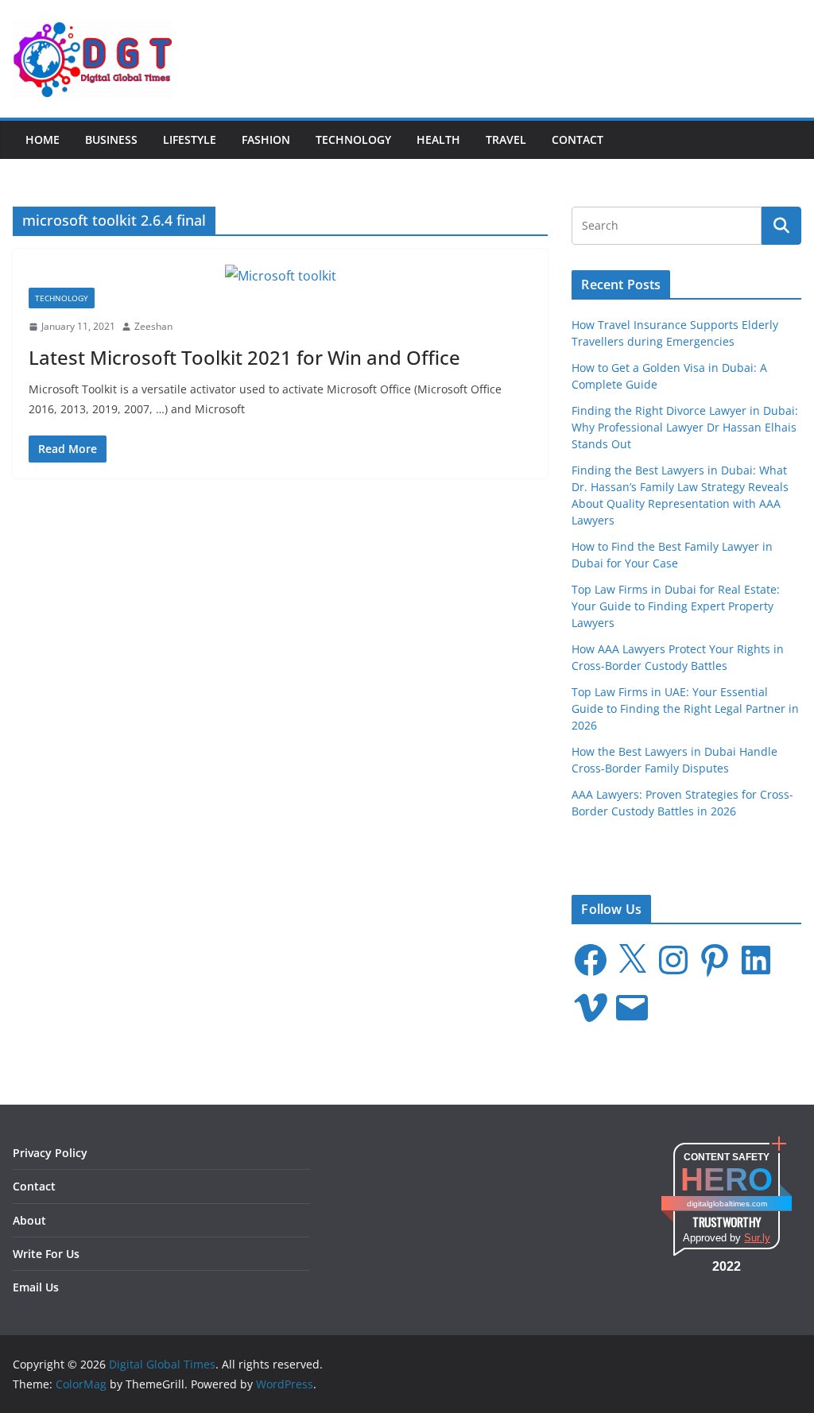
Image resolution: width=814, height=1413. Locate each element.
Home (42, 139)
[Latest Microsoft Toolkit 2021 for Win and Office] (280, 276)
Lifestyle (189, 139)
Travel (506, 139)
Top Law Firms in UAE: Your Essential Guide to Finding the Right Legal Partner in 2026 (685, 708)
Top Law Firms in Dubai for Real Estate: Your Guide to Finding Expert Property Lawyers (676, 606)
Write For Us (46, 1253)
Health (438, 139)
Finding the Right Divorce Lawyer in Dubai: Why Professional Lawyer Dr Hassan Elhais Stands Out (685, 427)
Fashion (266, 139)
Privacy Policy (50, 1152)
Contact (577, 139)
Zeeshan (153, 326)
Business (111, 139)
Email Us (36, 1287)
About (29, 1220)
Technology (353, 139)
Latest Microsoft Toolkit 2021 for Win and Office (244, 357)
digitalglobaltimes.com (727, 1203)
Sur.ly (757, 1238)
